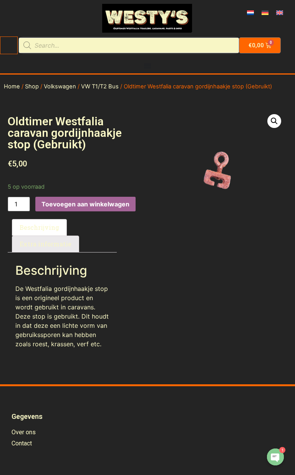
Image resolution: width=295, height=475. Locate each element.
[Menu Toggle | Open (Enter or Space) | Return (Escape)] (147, 66)
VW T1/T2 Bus (100, 86)
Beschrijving (39, 227)
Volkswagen (60, 86)
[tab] (39, 227)
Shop (32, 86)
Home (12, 86)
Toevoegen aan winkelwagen (85, 204)
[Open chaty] (275, 456)
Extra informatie (45, 244)
